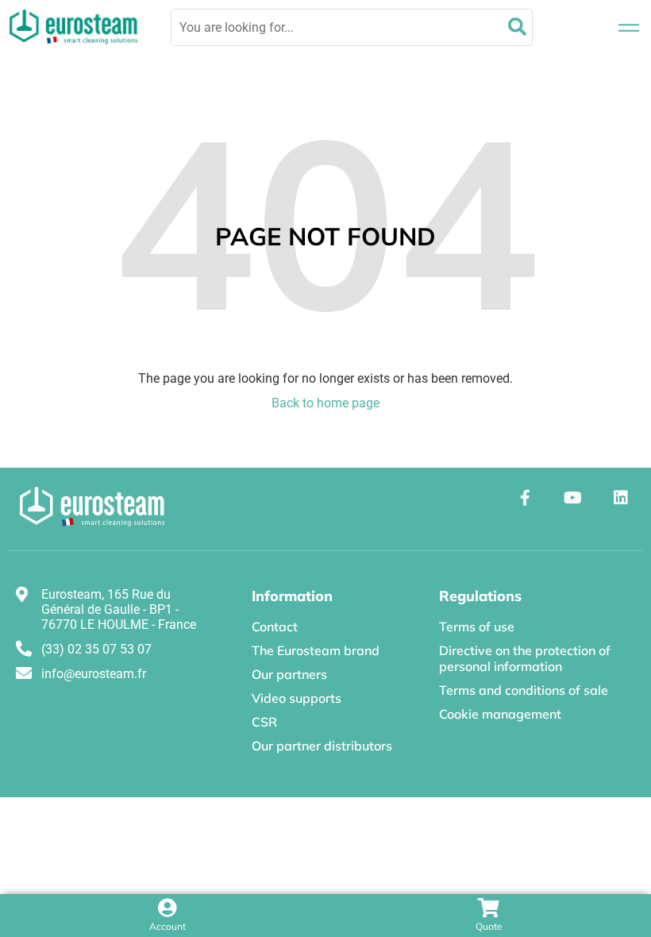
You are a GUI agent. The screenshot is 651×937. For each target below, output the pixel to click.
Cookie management (500, 714)
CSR (264, 722)
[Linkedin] (621, 498)
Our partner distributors (322, 746)
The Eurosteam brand (315, 650)
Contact (275, 626)
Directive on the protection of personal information (525, 658)
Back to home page (325, 403)
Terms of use (476, 626)
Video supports (296, 698)
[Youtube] (573, 498)
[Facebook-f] (525, 498)
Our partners (289, 674)
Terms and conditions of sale (523, 690)
